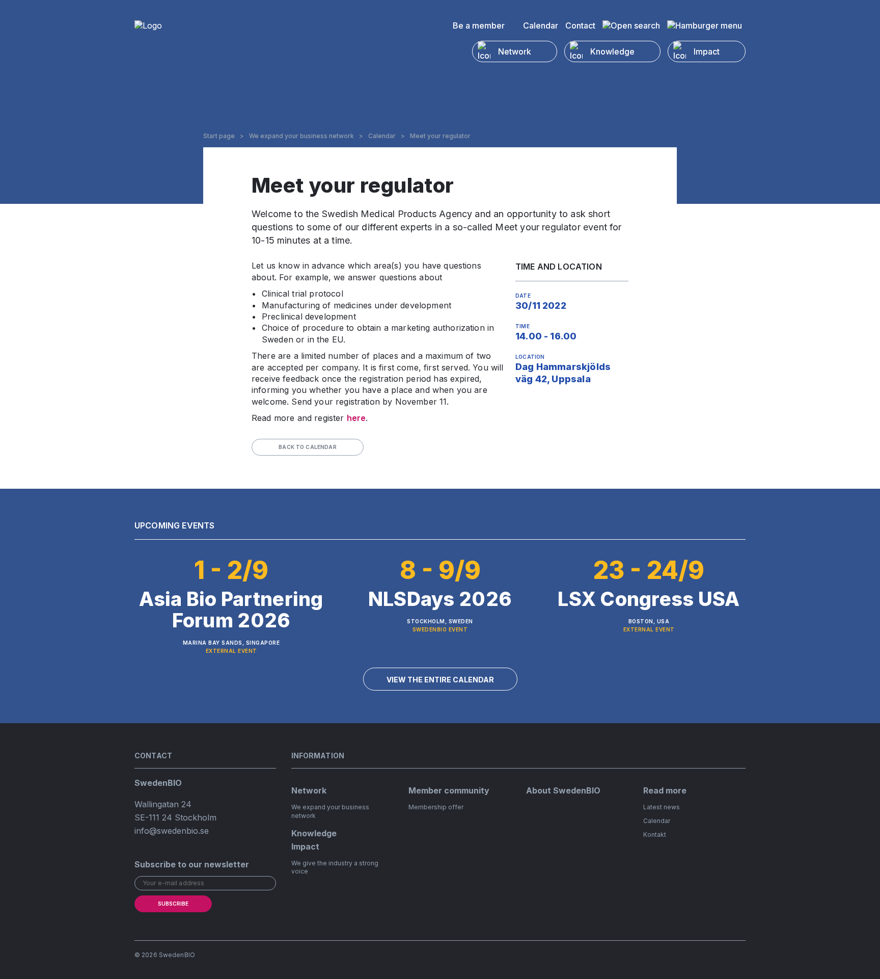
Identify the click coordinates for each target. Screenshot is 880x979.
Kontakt (654, 834)
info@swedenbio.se (171, 831)
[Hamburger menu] (704, 25)
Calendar (540, 25)
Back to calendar (308, 447)
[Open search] (631, 25)
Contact (580, 25)
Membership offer (435, 807)
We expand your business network (301, 136)
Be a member (479, 25)
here (356, 418)
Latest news (661, 807)
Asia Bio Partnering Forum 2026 (231, 609)
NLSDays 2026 (440, 599)
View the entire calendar (440, 679)
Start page (219, 136)
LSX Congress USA (648, 599)
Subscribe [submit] (173, 904)
